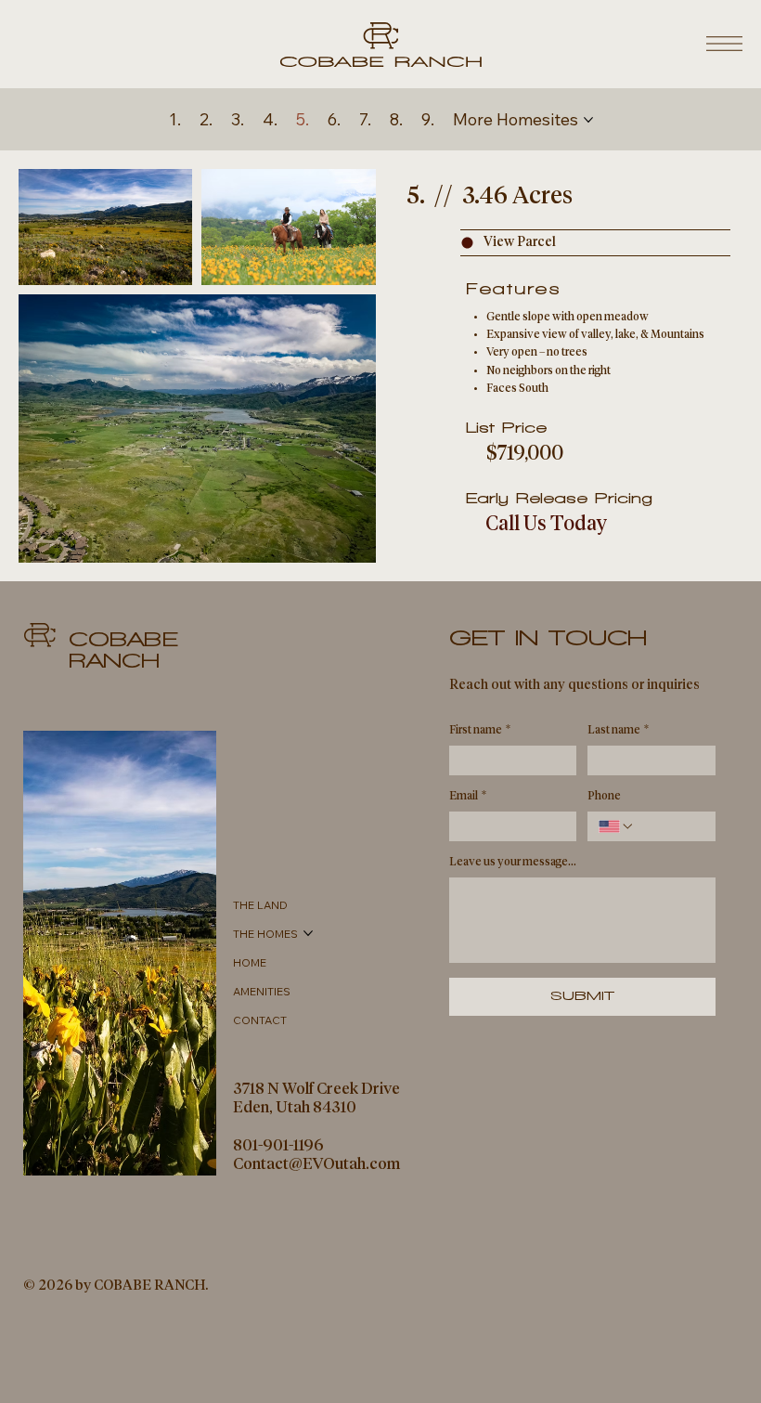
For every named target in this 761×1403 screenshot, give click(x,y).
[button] (595, 242)
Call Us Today (546, 524)
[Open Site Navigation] (724, 43)
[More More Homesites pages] (588, 119)
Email (467, 796)
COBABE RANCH (123, 650)
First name (479, 730)
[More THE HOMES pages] (308, 933)
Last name (618, 730)
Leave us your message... (512, 862)
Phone (604, 796)
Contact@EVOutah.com (316, 1165)
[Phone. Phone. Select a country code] (616, 826)
